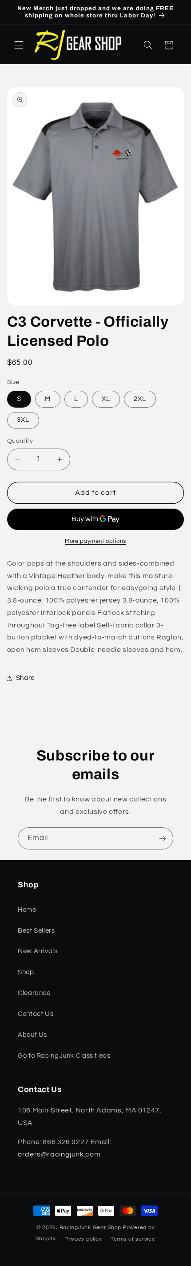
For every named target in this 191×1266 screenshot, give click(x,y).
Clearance (34, 993)
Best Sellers (36, 930)
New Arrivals (38, 951)
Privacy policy (83, 1239)
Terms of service (133, 1239)
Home (27, 909)
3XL (23, 420)
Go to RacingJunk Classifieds (64, 1055)
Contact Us (35, 1014)
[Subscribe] (162, 838)
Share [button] (25, 678)
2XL (140, 399)
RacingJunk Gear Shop (91, 1227)
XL (106, 399)
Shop (26, 972)
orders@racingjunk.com (59, 1154)
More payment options (95, 541)
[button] (18, 45)
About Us (32, 1034)
